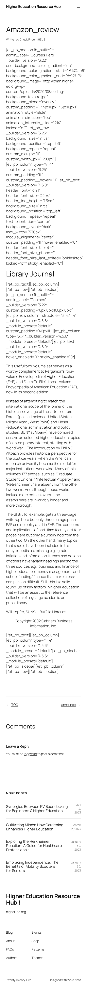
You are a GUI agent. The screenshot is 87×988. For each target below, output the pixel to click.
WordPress (74, 980)
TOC (14, 704)
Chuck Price (27, 39)
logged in (30, 754)
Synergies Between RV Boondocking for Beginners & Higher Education (37, 808)
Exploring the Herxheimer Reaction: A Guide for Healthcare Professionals (34, 845)
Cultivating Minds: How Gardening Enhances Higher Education (34, 827)
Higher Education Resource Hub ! (34, 6)
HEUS (41, 39)
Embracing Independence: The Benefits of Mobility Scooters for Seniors (32, 866)
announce (68, 704)
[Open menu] (78, 6)
